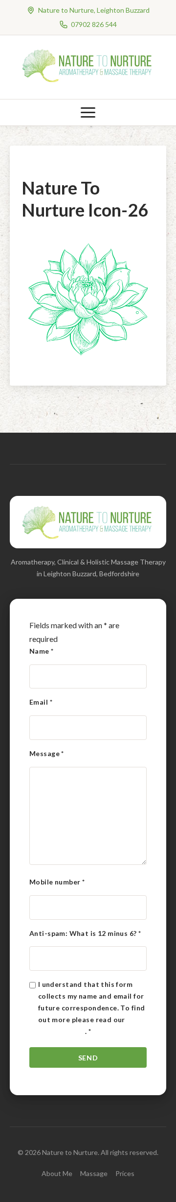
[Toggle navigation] (88, 112)
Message (46, 753)
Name (41, 651)
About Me (57, 1173)
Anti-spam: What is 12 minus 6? (85, 933)
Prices (124, 1173)
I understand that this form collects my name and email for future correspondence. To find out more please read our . (91, 1007)
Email (40, 702)
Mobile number (57, 882)
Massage (94, 1173)
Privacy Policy (61, 1031)
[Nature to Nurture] (88, 80)
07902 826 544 (94, 24)
